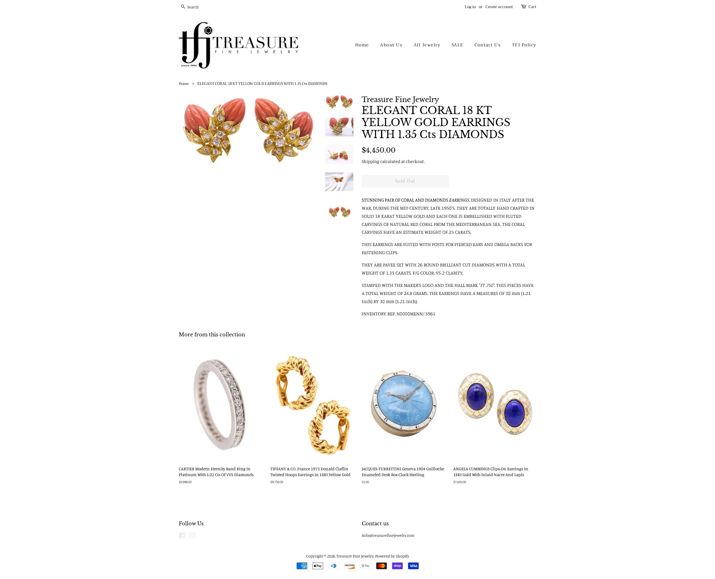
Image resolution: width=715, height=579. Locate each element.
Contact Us (487, 45)
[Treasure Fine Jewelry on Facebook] (182, 536)
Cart (532, 7)
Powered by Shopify (392, 556)
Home (362, 45)
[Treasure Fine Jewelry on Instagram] (192, 536)
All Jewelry (427, 45)
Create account (499, 6)
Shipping (370, 161)
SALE (457, 45)
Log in (470, 6)
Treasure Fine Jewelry (354, 556)
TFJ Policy (524, 45)
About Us (391, 45)
